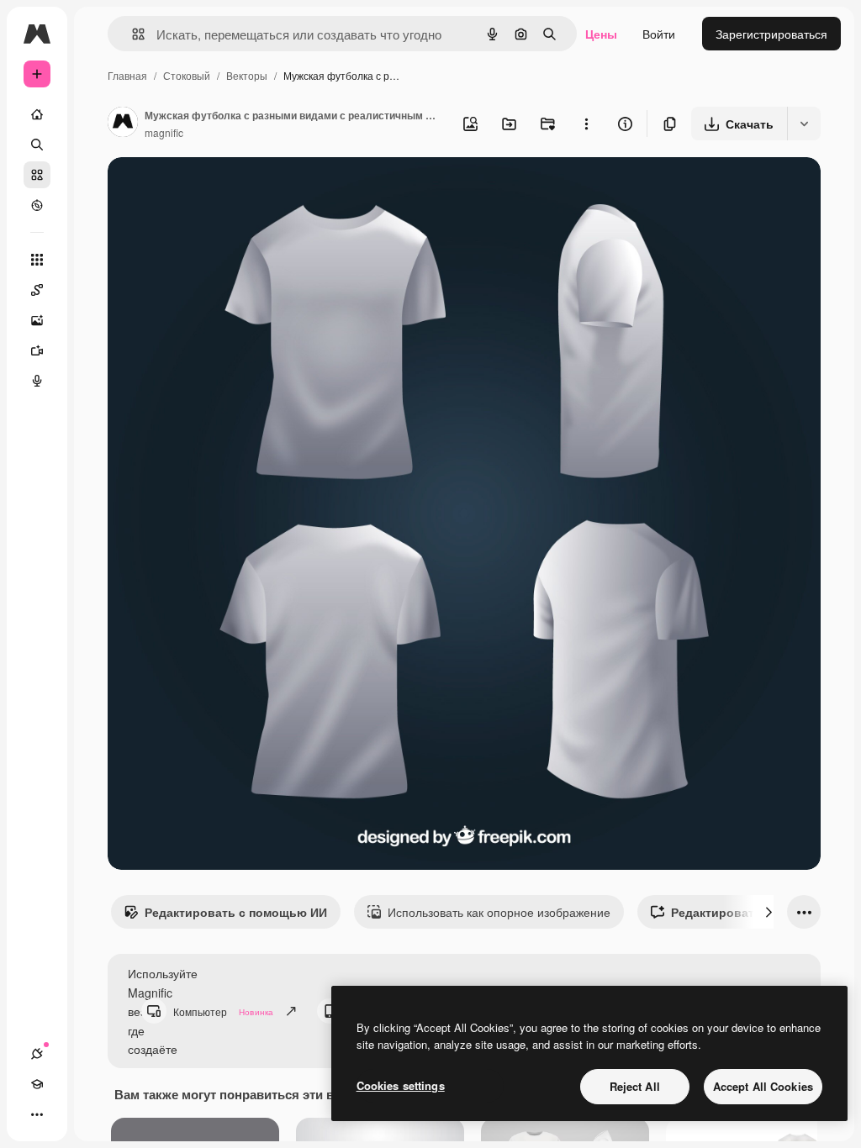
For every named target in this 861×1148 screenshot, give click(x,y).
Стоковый (186, 75)
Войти (658, 33)
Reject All (635, 1086)
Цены (601, 33)
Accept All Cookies (763, 1086)
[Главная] (37, 114)
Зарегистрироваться (771, 33)
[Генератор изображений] (37, 320)
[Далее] (768, 912)
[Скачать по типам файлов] (804, 123)
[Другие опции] (586, 123)
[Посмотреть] (37, 205)
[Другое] (37, 1114)
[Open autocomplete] (131, 34)
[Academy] (37, 1084)
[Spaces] (37, 289)
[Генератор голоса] (37, 380)
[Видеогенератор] (37, 350)
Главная (127, 75)
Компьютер (223, 1011)
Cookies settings (401, 1085)
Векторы (246, 75)
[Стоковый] (37, 174)
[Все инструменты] (37, 259)
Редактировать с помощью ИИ (236, 911)
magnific (164, 132)
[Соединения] (37, 1053)
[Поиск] (37, 144)
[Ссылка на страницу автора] (123, 123)
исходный (220, 189)
